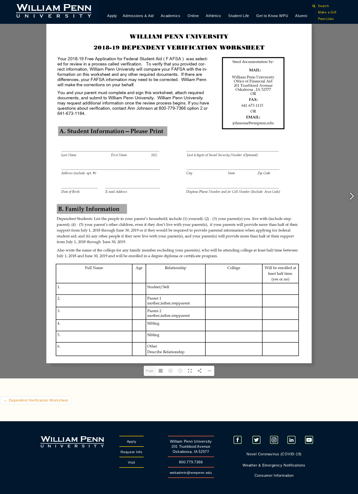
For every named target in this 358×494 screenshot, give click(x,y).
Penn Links (326, 19)
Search (323, 6)
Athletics (213, 16)
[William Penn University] (54, 10)
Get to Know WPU (272, 16)
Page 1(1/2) (149, 479)
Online (193, 16)
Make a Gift (327, 12)
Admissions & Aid (138, 16)
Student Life (238, 16)
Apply (112, 16)
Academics (170, 16)
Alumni (301, 16)
